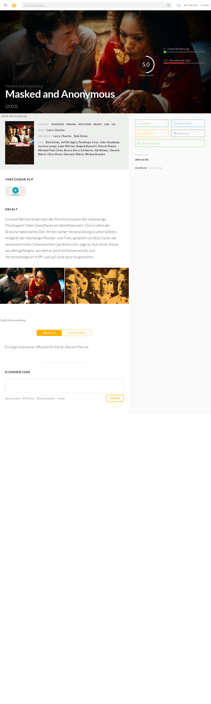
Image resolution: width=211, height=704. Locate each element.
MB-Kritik (49, 332)
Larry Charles (62, 136)
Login (205, 5)
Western (84, 124)
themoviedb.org (18, 116)
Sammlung (183, 133)
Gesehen (145, 123)
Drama (71, 124)
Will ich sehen (184, 123)
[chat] (178, 5)
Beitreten (191, 5)
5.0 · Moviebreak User (177, 60)
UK (113, 124)
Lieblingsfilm (147, 133)
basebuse (141, 167)
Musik (97, 124)
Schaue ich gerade (149, 143)
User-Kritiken (77, 332)
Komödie (58, 124)
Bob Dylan (81, 136)
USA (107, 124)
